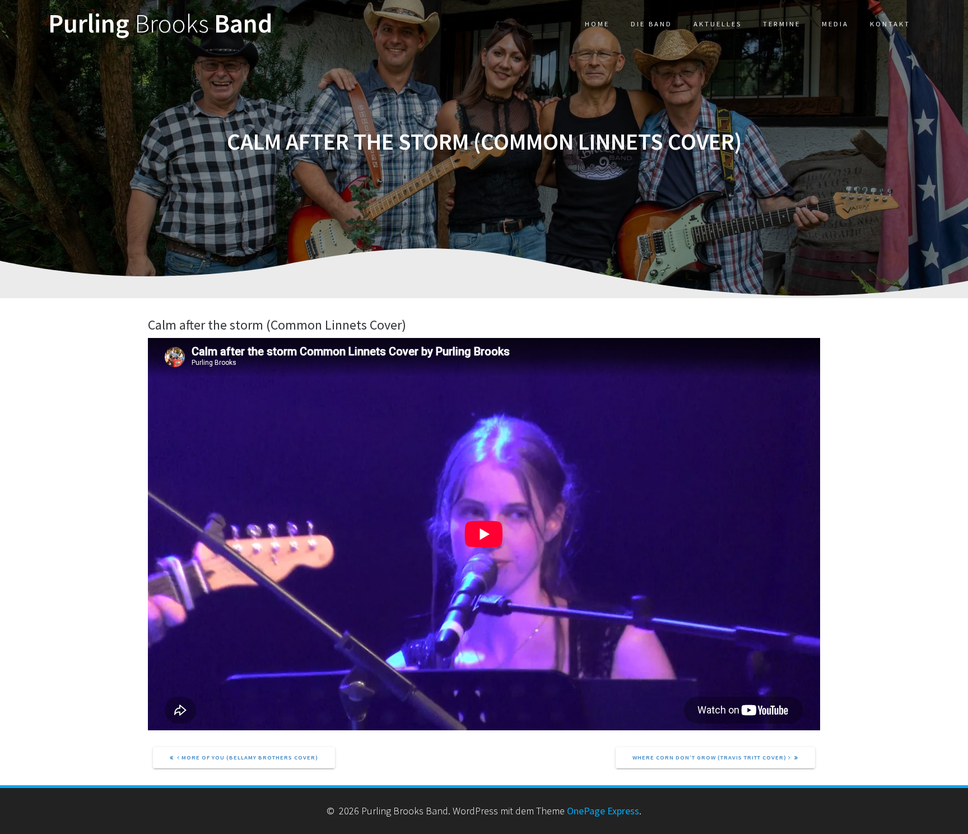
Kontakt (890, 24)
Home (597, 24)
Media (835, 24)
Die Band (651, 24)
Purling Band (160, 24)
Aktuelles (718, 24)
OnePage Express (603, 810)
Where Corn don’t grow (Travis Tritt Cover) (710, 757)
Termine (782, 24)
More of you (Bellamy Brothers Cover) (249, 757)
